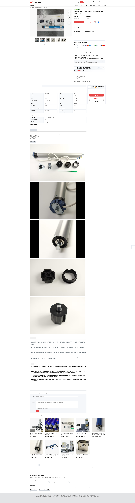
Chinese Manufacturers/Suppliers (55, 495)
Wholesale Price (69, 495)
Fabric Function (70, 470)
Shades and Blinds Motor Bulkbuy (44, 489)
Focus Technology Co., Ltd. (60, 498)
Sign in (104, 2)
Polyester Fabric (51, 470)
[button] (83, 88)
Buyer (81, 5)
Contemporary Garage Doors (75, 482)
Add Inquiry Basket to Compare (51, 44)
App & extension (92, 5)
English (43, 496)
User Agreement (73, 498)
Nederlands (69, 496)
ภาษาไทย (84, 496)
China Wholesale (63, 495)
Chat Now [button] (101, 22)
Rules (105, 5)
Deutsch (65, 496)
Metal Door (39, 482)
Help (86, 5)
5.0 (92, 87)
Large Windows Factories (50, 487)
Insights (94, 495)
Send (37, 411)
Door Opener (51, 467)
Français (54, 496)
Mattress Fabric (32, 467)
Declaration (78, 498)
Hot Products (42, 495)
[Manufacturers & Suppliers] (35, 2)
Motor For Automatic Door (69, 487)
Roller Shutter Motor (71, 469)
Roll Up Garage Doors (53, 482)
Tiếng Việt (91, 496)
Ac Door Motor (85, 487)
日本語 (79, 496)
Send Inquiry (89, 22)
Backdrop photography (90, 469)
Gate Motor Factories (59, 487)
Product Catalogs (44, 464)
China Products (47, 495)
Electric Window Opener (90, 467)
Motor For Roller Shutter (94, 487)
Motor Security (78, 487)
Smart (69, 467)
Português (49, 496)
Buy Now (79, 22)
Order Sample (92, 24)
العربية (73, 496)
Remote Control (51, 469)
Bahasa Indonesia (96, 496)
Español (46, 496)
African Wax (88, 470)
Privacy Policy (83, 498)
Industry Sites (74, 495)
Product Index (86, 495)
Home (30, 7)
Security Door (46, 482)
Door (41, 7)
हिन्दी (81, 496)
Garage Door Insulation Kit (63, 482)
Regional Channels (80, 495)
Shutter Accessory (32, 469)
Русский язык (58, 496)
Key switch (31, 470)
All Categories (33, 5)
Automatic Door (33, 482)
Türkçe (88, 496)
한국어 (76, 496)
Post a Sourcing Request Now (58, 411)
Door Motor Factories (40, 487)
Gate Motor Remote (33, 489)
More (30, 491)
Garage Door (45, 7)
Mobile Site (90, 495)
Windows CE (32, 487)
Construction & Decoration (36, 7)
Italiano (62, 496)
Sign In (75, 81)
